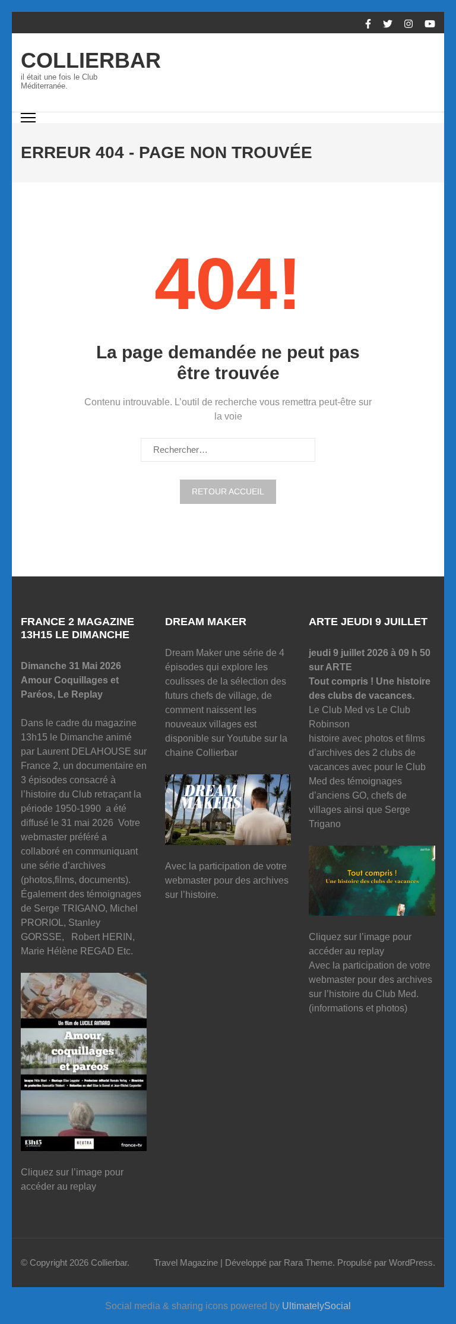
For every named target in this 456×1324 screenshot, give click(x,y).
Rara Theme (308, 1262)
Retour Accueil (228, 491)
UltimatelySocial (316, 1306)
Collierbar (91, 60)
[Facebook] (368, 24)
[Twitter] (387, 24)
